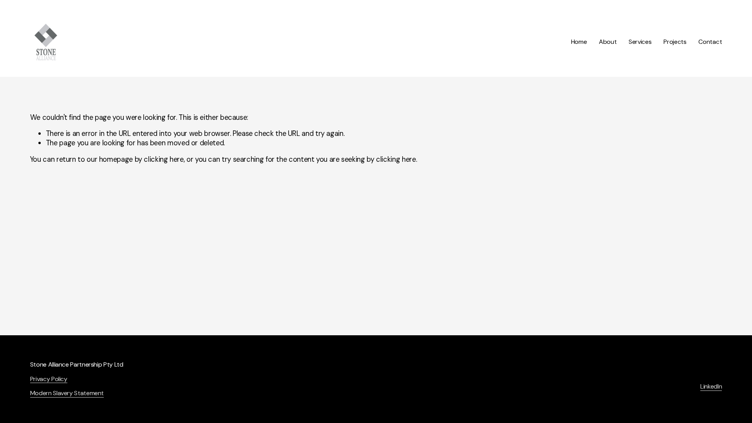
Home (579, 42)
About (607, 42)
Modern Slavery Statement (67, 393)
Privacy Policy (48, 379)
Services (640, 42)
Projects (674, 42)
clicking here (163, 159)
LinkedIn (711, 386)
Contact (710, 42)
